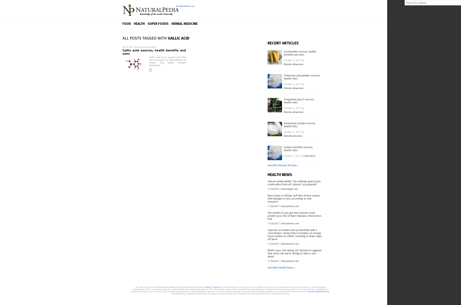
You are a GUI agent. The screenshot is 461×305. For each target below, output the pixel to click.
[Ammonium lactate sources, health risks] (275, 129)
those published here (318, 291)
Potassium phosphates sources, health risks (302, 77)
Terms (216, 287)
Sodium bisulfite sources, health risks (298, 149)
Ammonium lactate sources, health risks (300, 125)
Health (139, 24)
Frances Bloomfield (147, 47)
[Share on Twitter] (150, 69)
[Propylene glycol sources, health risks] (275, 105)
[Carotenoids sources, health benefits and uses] (275, 57)
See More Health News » (281, 267)
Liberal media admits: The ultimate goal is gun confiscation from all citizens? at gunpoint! (294, 183)
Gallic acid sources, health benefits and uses (154, 52)
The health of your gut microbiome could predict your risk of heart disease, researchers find (294, 216)
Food (126, 24)
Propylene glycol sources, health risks (299, 101)
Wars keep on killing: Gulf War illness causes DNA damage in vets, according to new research (294, 198)
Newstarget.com (289, 189)
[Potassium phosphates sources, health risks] (275, 81)
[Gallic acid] (158, 17)
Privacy (207, 287)
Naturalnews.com (290, 206)
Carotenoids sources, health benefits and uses (300, 53)
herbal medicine (184, 24)
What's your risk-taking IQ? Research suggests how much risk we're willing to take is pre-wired (295, 253)
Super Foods (158, 24)
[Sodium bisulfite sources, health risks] (275, 153)
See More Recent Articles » (283, 165)
